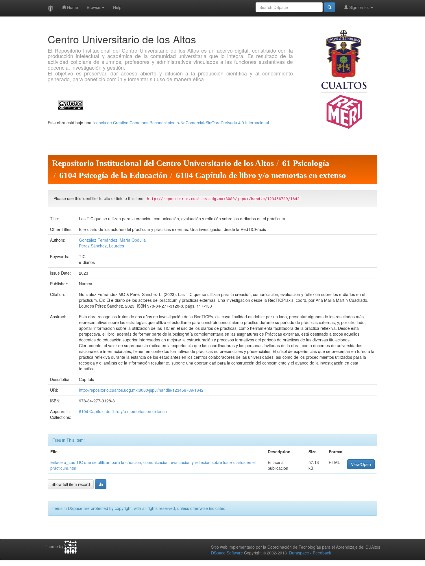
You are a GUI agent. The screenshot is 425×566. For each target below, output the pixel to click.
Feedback (322, 553)
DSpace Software (227, 553)
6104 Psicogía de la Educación (113, 175)
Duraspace (299, 553)
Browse (94, 7)
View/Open (361, 464)
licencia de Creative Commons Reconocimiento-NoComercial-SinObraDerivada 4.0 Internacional (181, 122)
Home (72, 7)
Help (117, 7)
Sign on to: (359, 7)
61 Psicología (305, 163)
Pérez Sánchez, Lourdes (101, 246)
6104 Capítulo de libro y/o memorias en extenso (261, 175)
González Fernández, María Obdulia (112, 240)
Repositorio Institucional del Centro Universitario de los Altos (163, 163)
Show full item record (70, 484)
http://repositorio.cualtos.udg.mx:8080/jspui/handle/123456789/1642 (141, 390)
